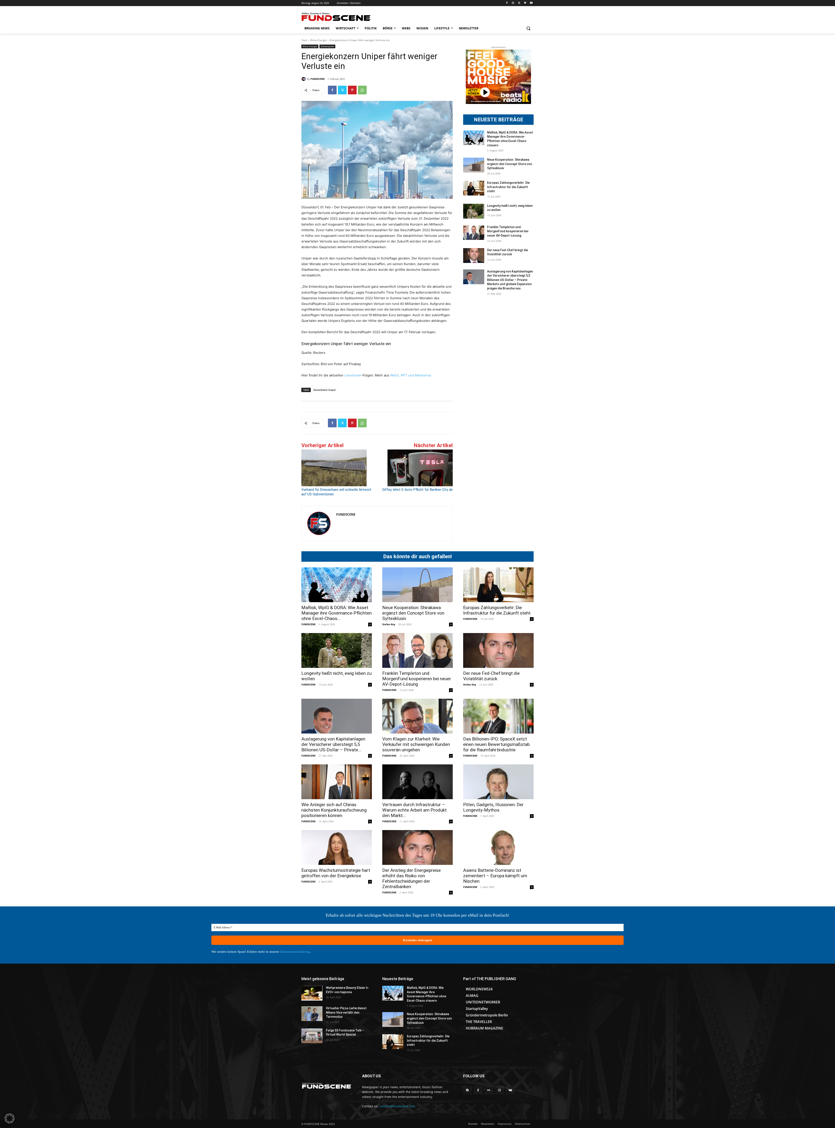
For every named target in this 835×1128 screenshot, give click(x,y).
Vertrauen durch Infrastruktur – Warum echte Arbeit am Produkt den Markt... (414, 810)
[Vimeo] (525, 3)
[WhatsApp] (362, 90)
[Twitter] (519, 3)
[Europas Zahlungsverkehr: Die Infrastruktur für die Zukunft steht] (473, 188)
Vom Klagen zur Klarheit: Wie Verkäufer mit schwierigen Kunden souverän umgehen (416, 744)
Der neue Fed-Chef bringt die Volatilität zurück (491, 676)
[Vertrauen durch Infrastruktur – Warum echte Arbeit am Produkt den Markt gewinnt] (417, 781)
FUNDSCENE (318, 78)
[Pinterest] (352, 90)
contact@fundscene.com (397, 1106)
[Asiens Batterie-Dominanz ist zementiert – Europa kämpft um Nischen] (498, 847)
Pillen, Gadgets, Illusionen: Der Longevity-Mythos (493, 807)
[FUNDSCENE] (304, 79)
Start (304, 40)
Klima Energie (318, 40)
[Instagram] (513, 3)
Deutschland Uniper (324, 389)
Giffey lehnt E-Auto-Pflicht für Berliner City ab (417, 490)
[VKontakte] (510, 1090)
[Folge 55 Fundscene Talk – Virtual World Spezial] (311, 1035)
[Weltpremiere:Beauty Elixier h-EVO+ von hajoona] (311, 993)
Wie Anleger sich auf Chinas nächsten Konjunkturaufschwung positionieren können (334, 810)
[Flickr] (488, 1090)
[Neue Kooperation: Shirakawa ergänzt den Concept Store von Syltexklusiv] (473, 165)
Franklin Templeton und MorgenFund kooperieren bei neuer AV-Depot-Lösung (507, 231)
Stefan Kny (388, 624)
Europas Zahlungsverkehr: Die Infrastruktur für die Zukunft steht (508, 187)
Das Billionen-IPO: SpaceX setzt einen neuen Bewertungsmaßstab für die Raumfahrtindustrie (496, 744)
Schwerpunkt (327, 46)
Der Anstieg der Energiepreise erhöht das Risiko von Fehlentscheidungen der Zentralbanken (411, 878)
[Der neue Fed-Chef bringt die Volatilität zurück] (473, 255)
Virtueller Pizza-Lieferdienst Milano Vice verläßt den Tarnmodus (346, 1012)
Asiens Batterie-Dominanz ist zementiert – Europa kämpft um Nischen (495, 876)
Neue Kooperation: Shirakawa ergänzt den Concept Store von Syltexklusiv (509, 164)
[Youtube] (531, 3)
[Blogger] (467, 1090)
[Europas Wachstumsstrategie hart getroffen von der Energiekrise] (336, 847)
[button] (528, 28)
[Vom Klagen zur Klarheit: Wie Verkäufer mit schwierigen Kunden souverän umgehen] (417, 716)
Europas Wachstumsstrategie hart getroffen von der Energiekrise (335, 873)
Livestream (352, 375)
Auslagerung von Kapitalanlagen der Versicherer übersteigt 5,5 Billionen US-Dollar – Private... (333, 744)
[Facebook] (506, 3)
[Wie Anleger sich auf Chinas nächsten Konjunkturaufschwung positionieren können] (336, 781)
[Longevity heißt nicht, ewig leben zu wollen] (473, 211)
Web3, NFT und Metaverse (410, 375)
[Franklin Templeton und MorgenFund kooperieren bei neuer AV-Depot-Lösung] (473, 232)
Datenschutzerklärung (295, 951)
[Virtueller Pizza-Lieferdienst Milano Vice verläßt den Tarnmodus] (311, 1013)
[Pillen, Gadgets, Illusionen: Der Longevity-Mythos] (498, 781)
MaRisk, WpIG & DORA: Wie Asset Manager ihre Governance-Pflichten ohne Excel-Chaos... (336, 613)
